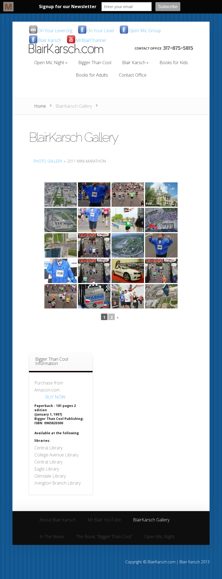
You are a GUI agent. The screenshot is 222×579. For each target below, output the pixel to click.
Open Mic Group (145, 31)
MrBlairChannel (91, 40)
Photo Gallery (48, 161)
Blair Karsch (49, 40)
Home (40, 106)
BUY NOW (55, 397)
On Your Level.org (55, 31)
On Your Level (100, 31)
